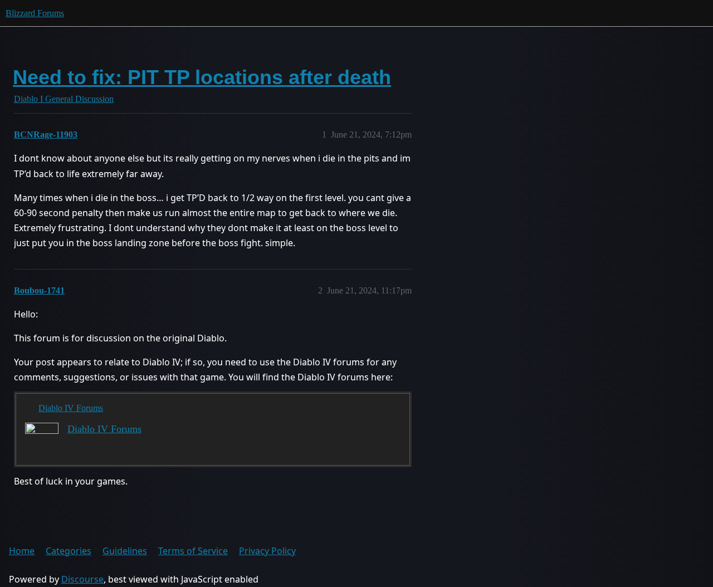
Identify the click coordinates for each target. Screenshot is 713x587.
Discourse (82, 579)
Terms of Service (193, 551)
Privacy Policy (267, 551)
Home (22, 551)
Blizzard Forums (35, 13)
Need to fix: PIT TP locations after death (202, 77)
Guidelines (124, 551)
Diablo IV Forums (70, 408)
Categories (68, 551)
